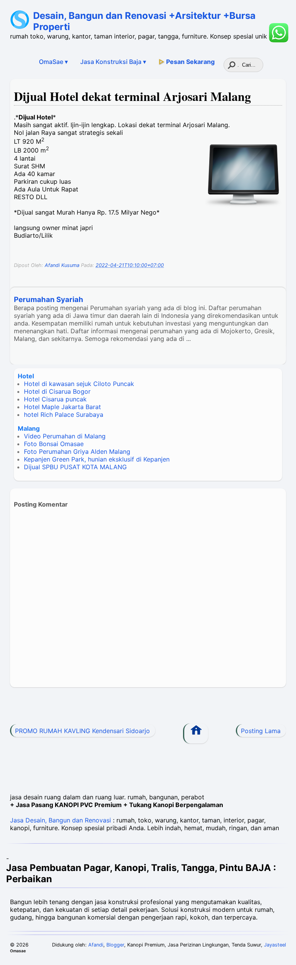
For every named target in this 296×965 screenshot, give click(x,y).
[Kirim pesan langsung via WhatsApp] (278, 32)
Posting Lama (261, 731)
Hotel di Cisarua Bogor (57, 391)
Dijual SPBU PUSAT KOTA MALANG (75, 467)
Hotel (26, 376)
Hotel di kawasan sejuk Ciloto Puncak (79, 384)
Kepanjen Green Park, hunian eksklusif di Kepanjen (97, 459)
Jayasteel (275, 945)
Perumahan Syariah (48, 299)
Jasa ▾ (113, 61)
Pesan (186, 61)
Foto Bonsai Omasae (54, 444)
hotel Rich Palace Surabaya (63, 414)
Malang (29, 428)
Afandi (95, 945)
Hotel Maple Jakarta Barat (62, 407)
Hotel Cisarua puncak (55, 399)
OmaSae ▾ (53, 61)
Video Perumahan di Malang (65, 436)
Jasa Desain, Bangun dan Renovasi (60, 820)
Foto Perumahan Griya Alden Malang (77, 451)
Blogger (115, 945)
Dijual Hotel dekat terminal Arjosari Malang (132, 96)
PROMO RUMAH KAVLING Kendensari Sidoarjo (82, 731)
